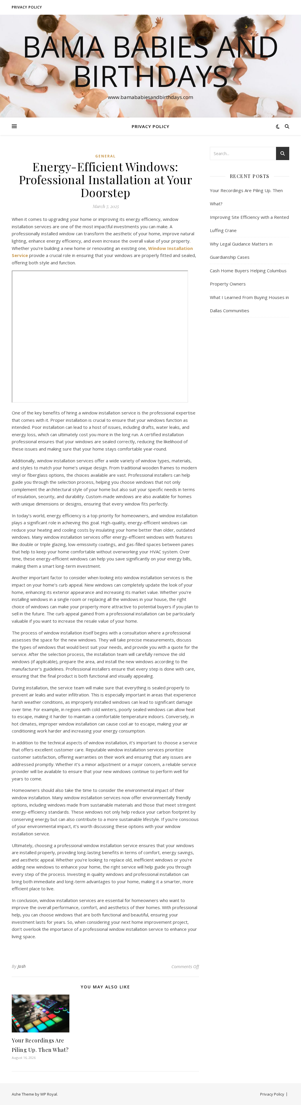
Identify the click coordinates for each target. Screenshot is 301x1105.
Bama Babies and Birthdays (150, 60)
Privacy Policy (27, 7)
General (105, 156)
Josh (22, 966)
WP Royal (48, 1094)
